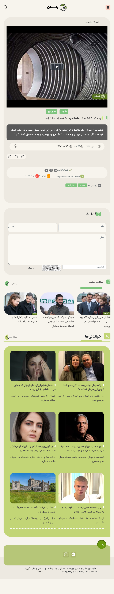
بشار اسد (71, 185)
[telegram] (56, 170)
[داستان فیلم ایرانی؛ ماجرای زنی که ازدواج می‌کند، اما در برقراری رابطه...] (33, 366)
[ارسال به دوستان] (29, 146)
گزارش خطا (42, 175)
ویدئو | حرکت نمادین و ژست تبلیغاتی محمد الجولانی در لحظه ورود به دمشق (58, 321)
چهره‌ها (96, 21)
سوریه (82, 185)
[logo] (57, 7)
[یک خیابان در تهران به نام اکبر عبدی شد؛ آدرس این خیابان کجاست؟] (81, 366)
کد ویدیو (52, 111)
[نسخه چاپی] (15, 146)
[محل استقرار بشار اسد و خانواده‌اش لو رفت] (20, 303)
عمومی (88, 21)
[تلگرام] (73, 554)
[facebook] (51, 170)
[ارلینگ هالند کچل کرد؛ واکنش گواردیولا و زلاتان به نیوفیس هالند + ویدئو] (81, 488)
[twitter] (46, 170)
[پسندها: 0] (37, 176)
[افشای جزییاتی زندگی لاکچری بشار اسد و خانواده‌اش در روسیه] (93, 303)
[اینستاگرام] (66, 554)
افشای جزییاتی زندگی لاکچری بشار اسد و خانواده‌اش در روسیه (95, 321)
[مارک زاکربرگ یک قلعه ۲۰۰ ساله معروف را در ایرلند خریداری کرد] (33, 488)
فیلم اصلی (58, 119)
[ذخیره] (22, 146)
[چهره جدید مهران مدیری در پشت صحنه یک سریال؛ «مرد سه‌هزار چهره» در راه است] (81, 427)
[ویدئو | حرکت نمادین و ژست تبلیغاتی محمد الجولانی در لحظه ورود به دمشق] (57, 303)
